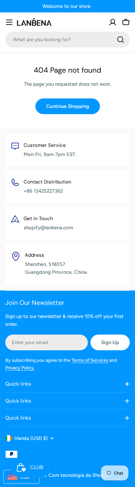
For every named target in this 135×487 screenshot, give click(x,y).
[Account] (113, 22)
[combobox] (67, 39)
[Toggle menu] (9, 22)
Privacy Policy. (20, 368)
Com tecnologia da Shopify (79, 475)
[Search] (121, 39)
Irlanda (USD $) (31, 438)
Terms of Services (89, 360)
